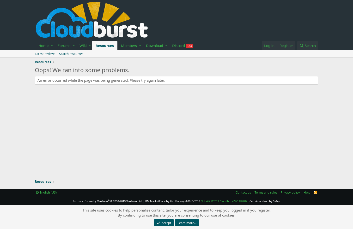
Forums (64, 45)
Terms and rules (266, 192)
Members (129, 45)
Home (43, 45)
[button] (51, 45)
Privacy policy (290, 192)
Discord (182, 45)
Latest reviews (45, 54)
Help (307, 192)
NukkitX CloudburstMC (224, 201)
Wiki (83, 45)
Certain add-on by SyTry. (265, 201)
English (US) (48, 192)
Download (154, 45)
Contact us (243, 192)
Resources (105, 45)
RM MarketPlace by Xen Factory (172, 201)
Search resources (71, 54)
